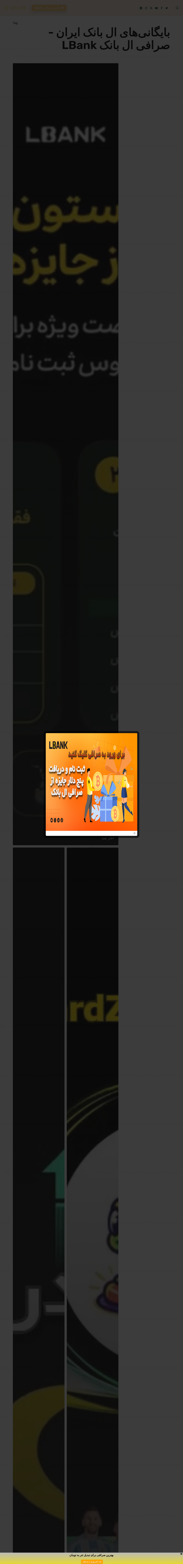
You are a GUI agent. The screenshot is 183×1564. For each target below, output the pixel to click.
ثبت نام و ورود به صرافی (91, 1562)
